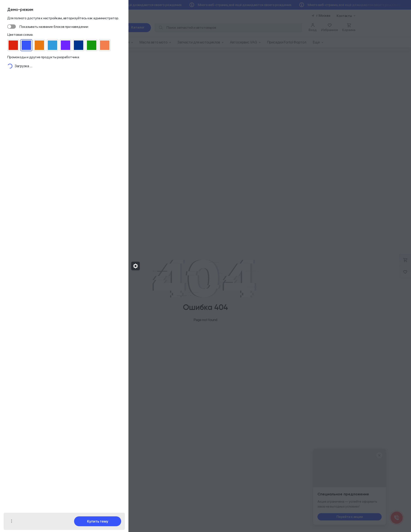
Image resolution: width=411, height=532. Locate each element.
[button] (11, 521)
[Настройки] (135, 266)
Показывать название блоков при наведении (53, 27)
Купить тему (97, 521)
